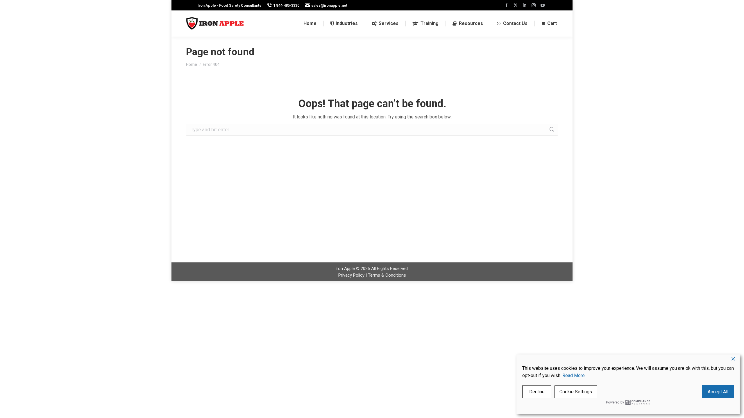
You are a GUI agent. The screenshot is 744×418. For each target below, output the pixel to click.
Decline (537, 391)
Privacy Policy (351, 275)
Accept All (718, 391)
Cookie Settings (575, 391)
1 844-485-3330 (286, 5)
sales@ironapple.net (329, 5)
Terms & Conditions (387, 275)
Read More (573, 375)
